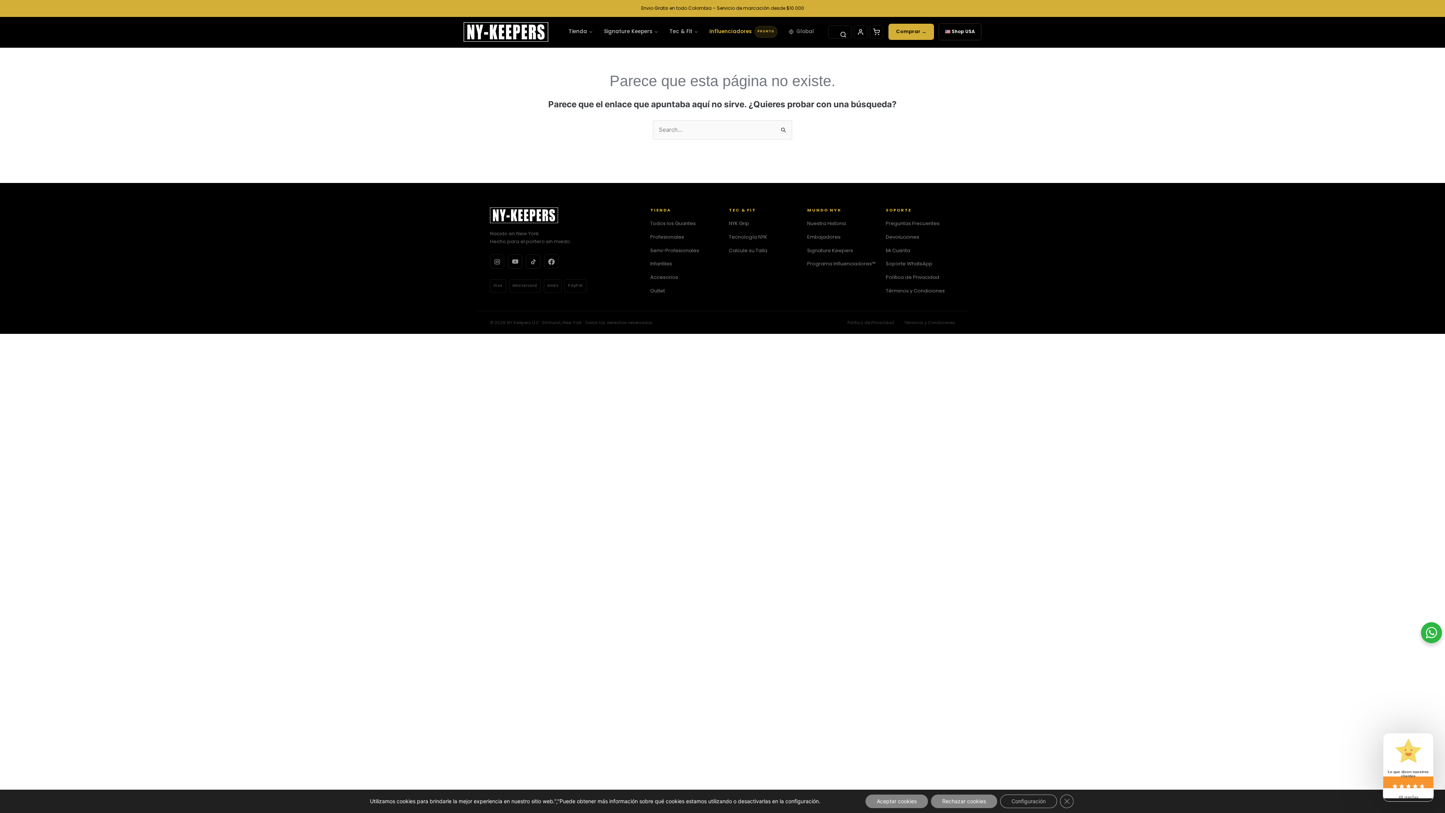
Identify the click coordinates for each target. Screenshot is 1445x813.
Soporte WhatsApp (909, 263)
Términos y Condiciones (915, 290)
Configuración (1029, 801)
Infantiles (661, 263)
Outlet (657, 290)
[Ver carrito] (876, 32)
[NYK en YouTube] (515, 261)
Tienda (578, 31)
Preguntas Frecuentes (913, 223)
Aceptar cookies (897, 801)
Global (805, 31)
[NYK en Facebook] (551, 261)
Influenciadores (741, 31)
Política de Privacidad (912, 277)
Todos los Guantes (673, 223)
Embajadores (824, 237)
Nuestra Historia (826, 223)
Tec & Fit (680, 31)
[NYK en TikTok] (533, 261)
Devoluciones (902, 237)
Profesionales (667, 237)
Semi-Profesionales (674, 250)
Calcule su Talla (748, 250)
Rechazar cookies (964, 801)
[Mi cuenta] (860, 32)
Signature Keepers (628, 31)
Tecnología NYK (748, 237)
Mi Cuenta (898, 250)
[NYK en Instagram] (497, 261)
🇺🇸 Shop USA (960, 31)
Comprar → (911, 31)
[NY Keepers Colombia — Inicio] (506, 32)
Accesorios (664, 277)
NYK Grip (739, 223)
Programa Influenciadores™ (841, 263)
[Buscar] (840, 32)
